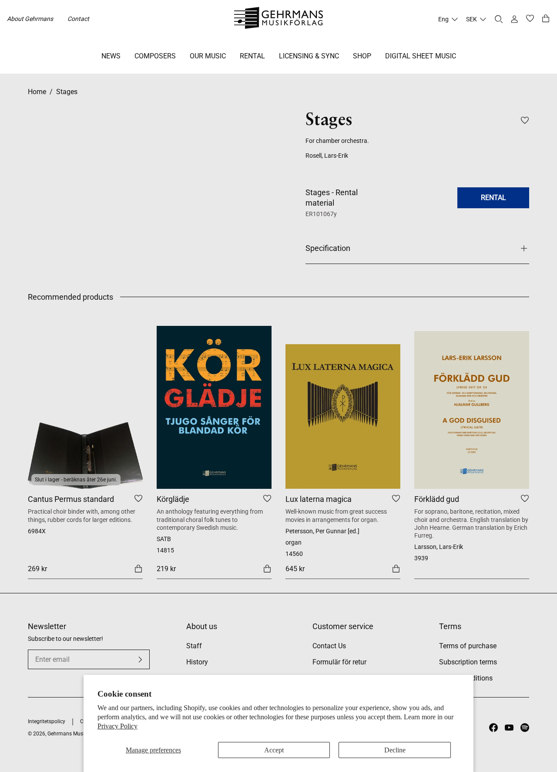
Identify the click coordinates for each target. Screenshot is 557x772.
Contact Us (329, 646)
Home (37, 92)
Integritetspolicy (46, 721)
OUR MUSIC (208, 56)
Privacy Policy (117, 726)
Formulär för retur (339, 662)
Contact (78, 18)
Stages (66, 92)
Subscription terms (468, 662)
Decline (395, 750)
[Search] (498, 19)
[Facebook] (493, 727)
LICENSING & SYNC (309, 56)
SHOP (362, 56)
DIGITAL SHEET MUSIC (420, 56)
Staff (194, 646)
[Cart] (545, 19)
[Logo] (278, 19)
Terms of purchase (468, 646)
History (197, 662)
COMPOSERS (155, 56)
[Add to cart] (138, 568)
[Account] (514, 19)
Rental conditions (466, 678)
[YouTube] (509, 727)
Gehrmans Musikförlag (74, 734)
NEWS (111, 56)
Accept (274, 750)
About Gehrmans (30, 18)
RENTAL (252, 56)
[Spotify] (524, 727)
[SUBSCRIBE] (140, 659)
